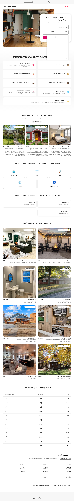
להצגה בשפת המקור (28, 2)
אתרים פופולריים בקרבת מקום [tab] (35, 458)
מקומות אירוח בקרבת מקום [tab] (65, 458)
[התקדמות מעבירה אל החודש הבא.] (49, 37)
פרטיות (39, 498)
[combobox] (55, 28)
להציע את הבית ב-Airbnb (10, 6)
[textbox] (62, 33)
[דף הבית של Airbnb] (67, 6)
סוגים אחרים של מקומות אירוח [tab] (50, 458)
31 (63, 58)
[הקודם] (40, 122)
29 (49, 55)
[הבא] (33, 122)
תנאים (34, 498)
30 (66, 58)
